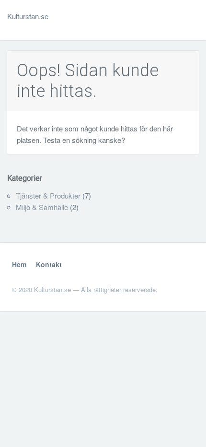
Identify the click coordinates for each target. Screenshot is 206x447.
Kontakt (49, 264)
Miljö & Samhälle (42, 207)
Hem (19, 264)
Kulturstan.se (27, 16)
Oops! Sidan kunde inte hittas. (88, 80)
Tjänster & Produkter (48, 195)
